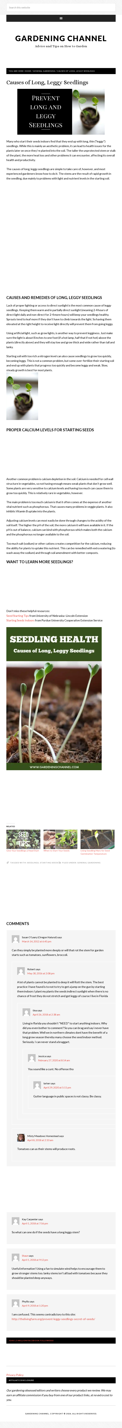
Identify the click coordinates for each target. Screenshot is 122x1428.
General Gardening (89, 862)
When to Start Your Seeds (57, 850)
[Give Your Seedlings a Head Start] (23, 839)
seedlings (33, 862)
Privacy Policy (15, 1375)
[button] (61, 112)
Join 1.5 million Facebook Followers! (31, 1340)
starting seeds (49, 862)
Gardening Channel (61, 38)
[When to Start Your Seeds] (61, 839)
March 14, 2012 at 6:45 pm (36, 941)
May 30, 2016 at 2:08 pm (40, 973)
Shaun (25, 1255)
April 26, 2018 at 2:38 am (46, 1014)
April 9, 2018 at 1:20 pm (35, 1305)
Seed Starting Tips (17, 615)
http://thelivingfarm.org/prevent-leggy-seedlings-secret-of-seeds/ (53, 1319)
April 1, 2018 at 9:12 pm (35, 1259)
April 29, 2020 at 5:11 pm (57, 1087)
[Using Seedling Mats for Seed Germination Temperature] (98, 839)
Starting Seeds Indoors (20, 620)
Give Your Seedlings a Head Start (22, 850)
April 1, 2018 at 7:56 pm (35, 1223)
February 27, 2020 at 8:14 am (54, 1060)
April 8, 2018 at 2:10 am (40, 1140)
